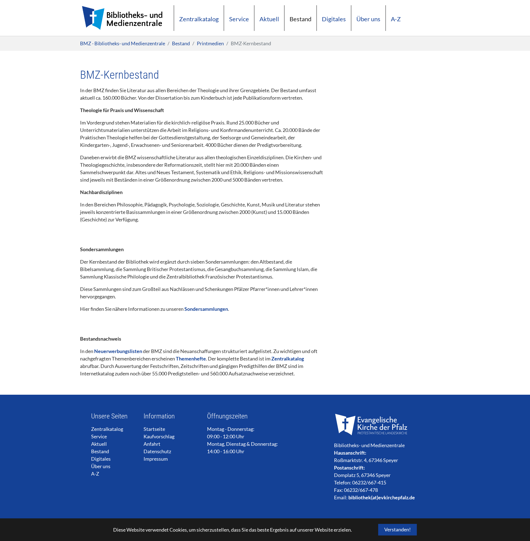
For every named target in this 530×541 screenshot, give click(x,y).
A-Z (95, 474)
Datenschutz (157, 451)
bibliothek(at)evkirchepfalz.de (381, 497)
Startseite (154, 429)
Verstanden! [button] (397, 529)
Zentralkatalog (287, 359)
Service (99, 436)
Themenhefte (191, 359)
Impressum (156, 459)
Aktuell (99, 444)
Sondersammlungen (206, 309)
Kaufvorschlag (159, 436)
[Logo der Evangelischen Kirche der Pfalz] (372, 424)
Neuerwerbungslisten (118, 351)
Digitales (101, 459)
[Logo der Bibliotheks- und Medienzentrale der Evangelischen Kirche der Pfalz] (121, 18)
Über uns (100, 466)
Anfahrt (152, 444)
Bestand (100, 451)
